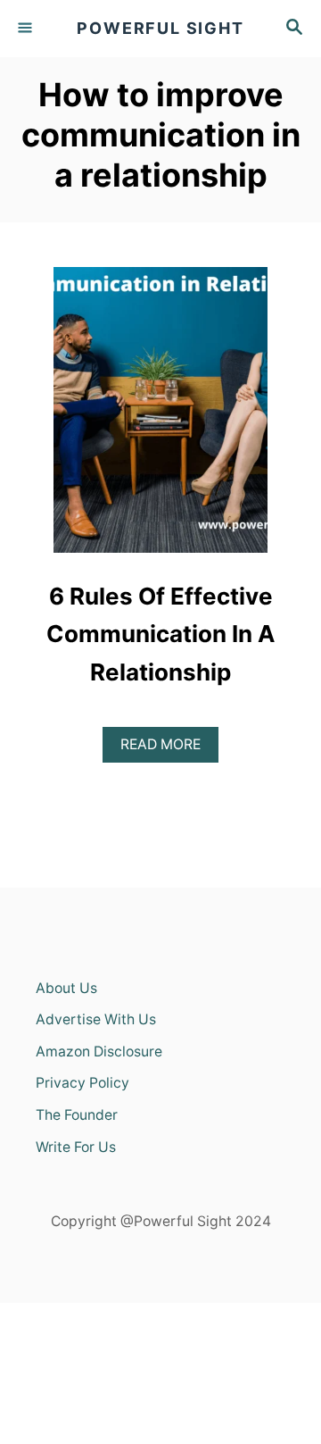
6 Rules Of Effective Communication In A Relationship (160, 634)
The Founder (77, 1114)
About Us (66, 988)
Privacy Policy (82, 1082)
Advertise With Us (96, 1019)
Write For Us (76, 1147)
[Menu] (27, 28)
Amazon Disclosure (99, 1051)
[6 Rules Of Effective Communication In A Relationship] (161, 418)
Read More (169, 744)
